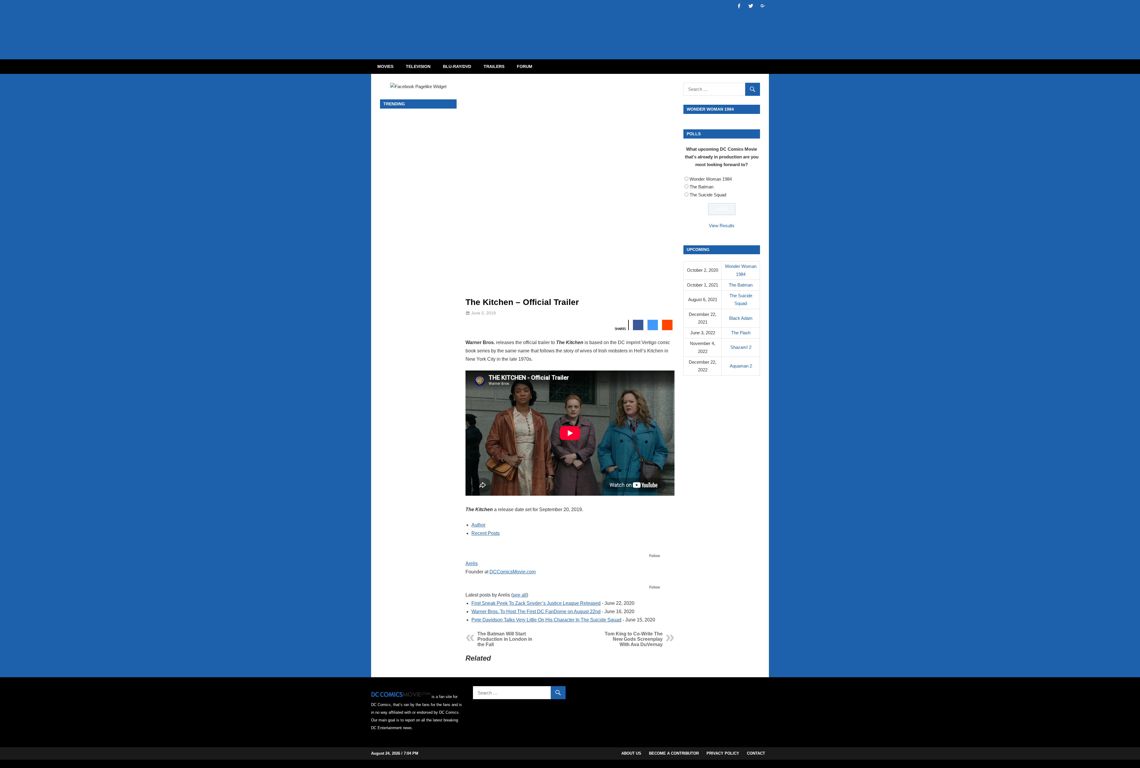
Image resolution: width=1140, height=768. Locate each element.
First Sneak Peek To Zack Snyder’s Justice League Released (536, 603)
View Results (721, 225)
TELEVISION (418, 66)
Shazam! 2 (740, 347)
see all (520, 594)
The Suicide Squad (708, 194)
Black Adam (741, 318)
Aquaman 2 (741, 365)
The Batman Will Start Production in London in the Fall (504, 639)
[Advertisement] (594, 24)
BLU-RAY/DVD (457, 66)
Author (478, 524)
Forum (524, 66)
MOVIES (385, 66)
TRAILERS (494, 66)
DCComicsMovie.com (513, 571)
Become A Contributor (674, 753)
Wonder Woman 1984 (711, 179)
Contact (756, 753)
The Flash (740, 332)
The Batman (701, 186)
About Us (631, 753)
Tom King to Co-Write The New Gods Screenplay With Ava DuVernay (634, 639)
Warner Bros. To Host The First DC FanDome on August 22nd (536, 611)
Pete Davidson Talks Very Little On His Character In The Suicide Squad (546, 619)
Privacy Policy (723, 753)
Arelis (472, 563)
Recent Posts (485, 533)
